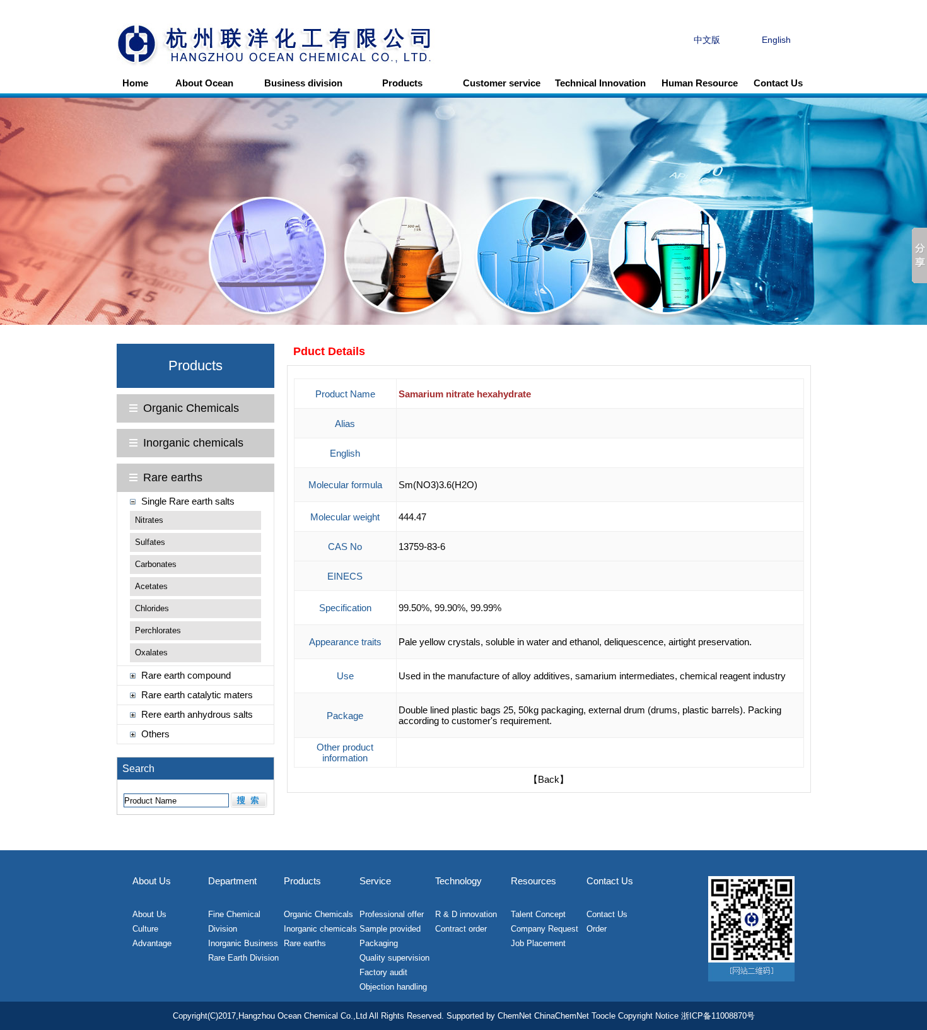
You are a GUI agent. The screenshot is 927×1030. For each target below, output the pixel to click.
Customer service (501, 83)
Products (402, 83)
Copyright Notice (648, 1016)
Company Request (544, 928)
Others (155, 734)
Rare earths (172, 477)
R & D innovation (466, 914)
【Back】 (548, 779)
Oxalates (151, 652)
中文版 (707, 40)
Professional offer (391, 914)
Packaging (378, 943)
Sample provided (390, 928)
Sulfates (150, 542)
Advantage (152, 943)
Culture (145, 928)
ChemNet (515, 1016)
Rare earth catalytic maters (197, 694)
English (776, 40)
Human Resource (700, 83)
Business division (303, 83)
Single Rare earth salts (188, 501)
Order (596, 928)
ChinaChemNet (561, 1016)
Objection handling (393, 987)
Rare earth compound (186, 675)
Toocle (603, 1016)
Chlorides (152, 608)
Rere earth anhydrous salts (197, 714)
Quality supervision (394, 958)
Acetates (151, 586)
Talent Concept (538, 914)
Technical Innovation (600, 83)
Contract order (461, 928)
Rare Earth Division (243, 958)
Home (135, 83)
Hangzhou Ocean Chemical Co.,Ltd (302, 1016)
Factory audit (383, 972)
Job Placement (538, 943)
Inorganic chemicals (193, 442)
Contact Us (778, 83)
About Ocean (204, 83)
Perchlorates (158, 630)
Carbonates (156, 564)
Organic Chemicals (191, 408)
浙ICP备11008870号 (718, 1016)
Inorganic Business (243, 943)
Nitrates (149, 520)
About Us (149, 914)
